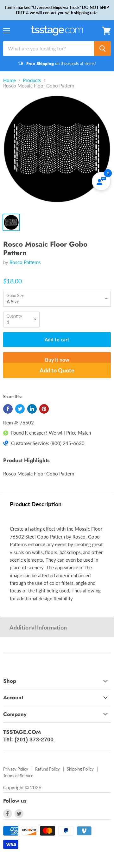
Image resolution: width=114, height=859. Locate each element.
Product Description (35, 504)
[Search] (102, 48)
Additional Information (38, 627)
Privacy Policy (15, 769)
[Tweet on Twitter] (20, 409)
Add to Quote (57, 370)
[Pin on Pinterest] (44, 409)
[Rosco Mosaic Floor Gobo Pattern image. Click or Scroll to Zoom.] (57, 152)
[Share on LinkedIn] (32, 409)
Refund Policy (47, 769)
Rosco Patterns (25, 262)
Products (32, 80)
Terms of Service (18, 775)
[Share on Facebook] (8, 409)
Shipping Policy (80, 769)
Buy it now (57, 360)
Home (9, 80)
